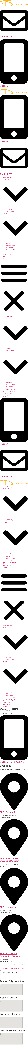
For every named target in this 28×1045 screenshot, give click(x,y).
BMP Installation (10, 245)
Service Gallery (10, 211)
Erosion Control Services (10, 252)
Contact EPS (6, 36)
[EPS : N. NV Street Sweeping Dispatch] (14, 855)
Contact (5, 258)
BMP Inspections (10, 249)
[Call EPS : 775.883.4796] (14, 759)
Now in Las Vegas (8, 177)
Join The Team (7, 256)
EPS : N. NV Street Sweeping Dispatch (9, 859)
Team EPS (9, 209)
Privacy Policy (5, 968)
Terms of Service (14, 968)
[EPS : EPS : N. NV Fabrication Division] (14, 951)
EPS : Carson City (8, 812)
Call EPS (4, 86)
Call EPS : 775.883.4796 (12, 762)
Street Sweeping (7, 254)
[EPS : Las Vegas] (14, 904)
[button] (14, 287)
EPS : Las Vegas (8, 907)
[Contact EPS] (14, 34)
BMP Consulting (10, 251)
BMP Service (9, 247)
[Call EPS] (14, 83)
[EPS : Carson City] (14, 809)
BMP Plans (9, 244)
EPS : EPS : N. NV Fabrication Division (10, 954)
